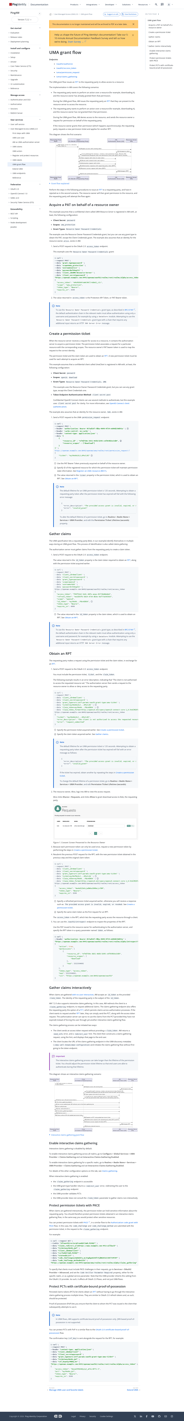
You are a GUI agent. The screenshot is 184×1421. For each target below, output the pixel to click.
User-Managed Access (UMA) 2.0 (24, 129)
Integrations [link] (93, 4)
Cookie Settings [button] (106, 1416)
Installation (15, 53)
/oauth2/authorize (64, 64)
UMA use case (18, 138)
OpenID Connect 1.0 (19, 193)
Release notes (16, 37)
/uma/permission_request (67, 72)
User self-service (17, 124)
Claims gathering (109, 1171)
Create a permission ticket (112, 730)
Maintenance (16, 75)
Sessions (14, 108)
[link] (18, 4)
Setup (13, 57)
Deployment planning (20, 41)
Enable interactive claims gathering (160, 52)
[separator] (42, 710)
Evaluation (15, 33)
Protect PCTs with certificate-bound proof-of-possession (161, 66)
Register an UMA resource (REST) (91, 471)
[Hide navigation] (39, 13)
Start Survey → (76, 41)
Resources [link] (144, 4)
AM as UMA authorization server (26, 142)
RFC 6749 (129, 310)
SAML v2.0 (15, 198)
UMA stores (17, 146)
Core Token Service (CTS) (21, 66)
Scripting (14, 218)
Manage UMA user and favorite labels (66, 1390)
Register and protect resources (25, 155)
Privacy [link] (82, 1416)
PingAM (15, 12)
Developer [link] (111, 4)
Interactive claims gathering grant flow (67, 1135)
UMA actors (17, 151)
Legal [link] (73, 1416)
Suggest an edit (112, 14)
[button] (170, 4)
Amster (14, 62)
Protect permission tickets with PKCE (160, 59)
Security (14, 70)
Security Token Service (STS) (22, 202)
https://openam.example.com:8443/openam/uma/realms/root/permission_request (91, 451)
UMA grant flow (19, 164)
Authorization (16, 104)
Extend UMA (18, 169)
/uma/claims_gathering (66, 76)
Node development (19, 222)
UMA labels (17, 160)
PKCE (85, 1222)
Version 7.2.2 (24, 19)
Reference (15, 88)
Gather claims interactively (160, 46)
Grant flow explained (60, 183)
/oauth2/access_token (66, 68)
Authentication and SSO (21, 99)
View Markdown (131, 14)
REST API (14, 213)
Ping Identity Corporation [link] (36, 1416)
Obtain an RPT (71, 478)
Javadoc (14, 227)
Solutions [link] (127, 4)
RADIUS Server (17, 113)
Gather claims (102, 734)
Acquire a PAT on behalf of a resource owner (160, 26)
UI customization (18, 84)
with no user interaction (83, 994)
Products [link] (75, 4)
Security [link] (92, 1416)
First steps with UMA (21, 133)
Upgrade (14, 79)
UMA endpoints (19, 173)
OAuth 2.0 (15, 189)
